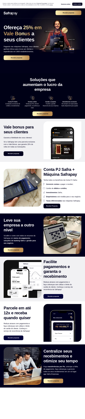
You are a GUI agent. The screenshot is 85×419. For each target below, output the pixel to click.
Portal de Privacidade (42, 3)
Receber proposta (68, 13)
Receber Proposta (52, 206)
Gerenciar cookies (65, 4)
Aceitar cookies (77, 4)
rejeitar (51, 4)
